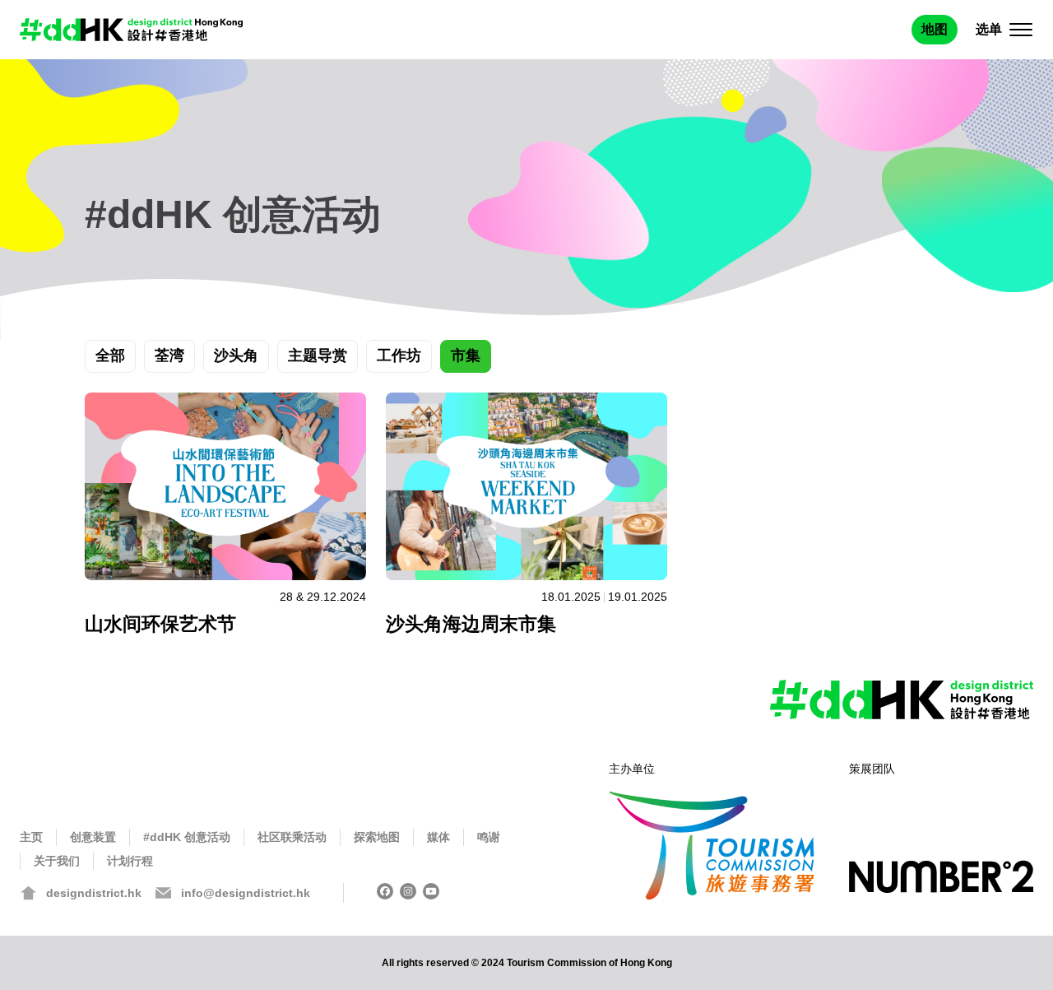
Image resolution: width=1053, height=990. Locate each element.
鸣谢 (488, 837)
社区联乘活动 (292, 837)
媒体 (438, 837)
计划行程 (130, 860)
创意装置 (93, 837)
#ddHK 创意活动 (186, 837)
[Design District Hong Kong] (131, 29)
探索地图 (377, 837)
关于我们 (57, 860)
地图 (934, 29)
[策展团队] (941, 881)
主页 (31, 837)
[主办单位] (712, 843)
